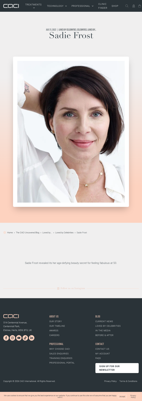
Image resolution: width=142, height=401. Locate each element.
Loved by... (92, 29)
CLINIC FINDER (102, 5)
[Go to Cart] (139, 6)
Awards (53, 330)
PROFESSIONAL (81, 5)
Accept (122, 396)
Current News (104, 321)
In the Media (103, 330)
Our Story (55, 321)
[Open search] (128, 5)
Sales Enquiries (59, 353)
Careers (54, 335)
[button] (71, 288)
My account (102, 353)
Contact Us (102, 348)
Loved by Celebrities (67, 29)
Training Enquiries (60, 358)
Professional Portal (62, 362)
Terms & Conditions (128, 381)
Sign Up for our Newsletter (109, 368)
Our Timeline (57, 325)
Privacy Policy (110, 381)
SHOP (115, 5)
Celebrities (82, 29)
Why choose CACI (59, 348)
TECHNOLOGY (55, 5)
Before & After (104, 335)
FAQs (98, 358)
